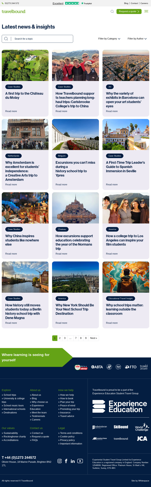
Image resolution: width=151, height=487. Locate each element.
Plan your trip (67, 402)
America (112, 229)
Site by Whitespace (140, 480)
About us (36, 395)
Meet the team (39, 412)
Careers (36, 419)
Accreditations (11, 440)
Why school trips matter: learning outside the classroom (124, 309)
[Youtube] (80, 461)
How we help (67, 395)
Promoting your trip (70, 409)
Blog (34, 398)
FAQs (35, 440)
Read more (11, 253)
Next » (93, 338)
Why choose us (40, 402)
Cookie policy (67, 436)
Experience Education (37, 407)
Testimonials (38, 416)
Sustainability (11, 433)
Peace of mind (67, 405)
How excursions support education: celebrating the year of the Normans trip (74, 242)
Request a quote (40, 436)
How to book (66, 398)
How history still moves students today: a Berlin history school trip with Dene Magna (23, 311)
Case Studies (14, 229)
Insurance (65, 412)
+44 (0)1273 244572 (20, 457)
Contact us (37, 433)
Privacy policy (67, 440)
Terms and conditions (71, 433)
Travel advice (67, 416)
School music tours (14, 405)
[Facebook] (66, 461)
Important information (71, 443)
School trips (10, 395)
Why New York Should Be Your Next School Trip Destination (75, 309)
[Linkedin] (73, 461)
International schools (14, 409)
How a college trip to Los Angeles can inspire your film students (124, 240)
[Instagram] (60, 461)
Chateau (62, 229)
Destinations (10, 412)
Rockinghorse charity (15, 436)
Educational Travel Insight (121, 298)
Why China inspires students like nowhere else (22, 240)
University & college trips (13, 400)
